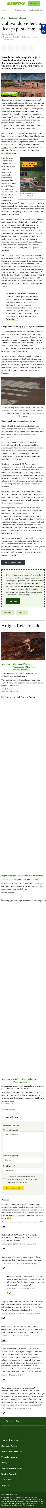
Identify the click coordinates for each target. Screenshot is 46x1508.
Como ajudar (20, 10)
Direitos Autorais (9, 1474)
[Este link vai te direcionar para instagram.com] (7, 1430)
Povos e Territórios (22, 670)
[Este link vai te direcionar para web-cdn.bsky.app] (21, 1430)
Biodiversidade (36, 876)
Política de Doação (9, 1440)
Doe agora (13, 601)
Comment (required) (10, 1130)
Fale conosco (7, 1480)
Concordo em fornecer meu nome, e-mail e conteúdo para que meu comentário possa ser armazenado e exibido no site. (22, 1179)
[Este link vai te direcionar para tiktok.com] (26, 1430)
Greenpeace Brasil (13, 1421)
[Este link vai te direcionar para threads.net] (31, 1430)
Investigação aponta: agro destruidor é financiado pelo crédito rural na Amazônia (22, 1087)
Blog (3, 18)
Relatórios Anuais (9, 1446)
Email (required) (9, 1166)
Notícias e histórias (36, 10)
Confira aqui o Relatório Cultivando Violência (27, 194)
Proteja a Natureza (17, 18)
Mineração (31, 667)
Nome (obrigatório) (10, 1156)
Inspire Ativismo (8, 876)
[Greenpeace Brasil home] (17, 3)
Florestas (28, 664)
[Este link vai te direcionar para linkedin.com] (17, 1430)
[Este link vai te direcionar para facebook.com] (2, 1430)
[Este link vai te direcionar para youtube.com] (12, 1430)
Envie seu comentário (13, 1188)
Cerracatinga (10, 319)
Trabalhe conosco (9, 1457)
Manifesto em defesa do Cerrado (14, 470)
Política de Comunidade (11, 1451)
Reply (3, 1226)
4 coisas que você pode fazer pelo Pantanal (19, 879)
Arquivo (5, 1485)
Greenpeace (19, 667)
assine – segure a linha (13, 562)
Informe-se (6, 10)
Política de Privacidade (11, 1468)
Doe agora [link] (34, 3)
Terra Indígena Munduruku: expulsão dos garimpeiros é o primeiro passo (19, 674)
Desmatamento (20, 1082)
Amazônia (5, 664)
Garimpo (18, 664)
